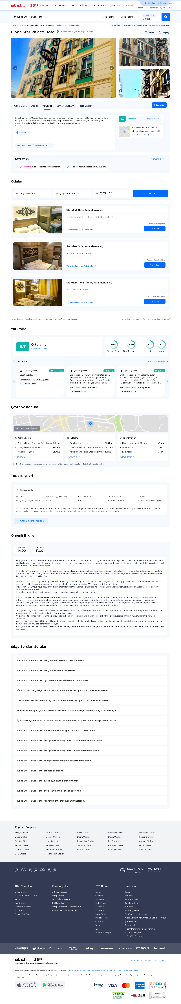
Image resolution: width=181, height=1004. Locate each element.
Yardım (140, 8)
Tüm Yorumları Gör (157, 361)
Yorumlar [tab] (47, 106)
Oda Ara (151, 193)
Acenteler (153, 8)
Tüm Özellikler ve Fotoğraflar (80, 230)
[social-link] (17, 870)
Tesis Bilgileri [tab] (85, 106)
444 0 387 (167, 8)
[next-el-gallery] (112, 68)
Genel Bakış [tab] (20, 106)
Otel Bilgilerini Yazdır (31, 521)
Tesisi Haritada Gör (28, 428)
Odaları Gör (159, 105)
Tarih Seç (154, 229)
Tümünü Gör (157, 159)
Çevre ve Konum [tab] (65, 106)
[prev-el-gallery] (15, 68)
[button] (166, 17)
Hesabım (151, 3)
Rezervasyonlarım (167, 3)
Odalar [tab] (34, 106)
